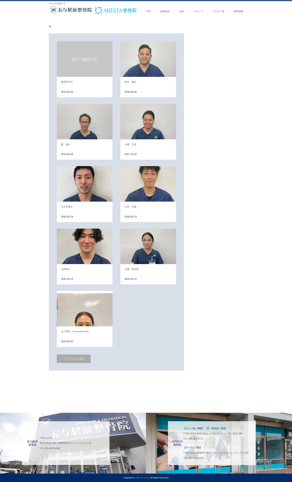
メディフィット (142, 478)
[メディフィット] (57, 3)
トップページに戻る (73, 358)
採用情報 (238, 11)
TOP (148, 11)
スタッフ (198, 11)
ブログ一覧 (218, 11)
